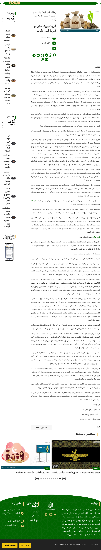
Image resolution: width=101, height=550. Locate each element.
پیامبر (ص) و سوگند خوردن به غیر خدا (7, 96)
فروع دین (38, 16)
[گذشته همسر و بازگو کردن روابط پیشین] (13, 65)
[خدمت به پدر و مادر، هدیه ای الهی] (13, 178)
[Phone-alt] (13, 2)
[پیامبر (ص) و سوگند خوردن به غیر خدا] (13, 95)
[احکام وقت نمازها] (13, 80)
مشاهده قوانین (10, 545)
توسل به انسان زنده (7, 49)
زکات (54, 19)
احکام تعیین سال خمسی (7, 35)
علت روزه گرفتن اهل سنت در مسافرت (33, 472)
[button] (54, 55)
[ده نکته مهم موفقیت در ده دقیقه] (13, 161)
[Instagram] (50, 514)
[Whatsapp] (46, 514)
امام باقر (34, 201)
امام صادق (96, 237)
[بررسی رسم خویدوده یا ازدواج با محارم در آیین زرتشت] (76, 454)
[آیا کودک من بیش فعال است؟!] (13, 143)
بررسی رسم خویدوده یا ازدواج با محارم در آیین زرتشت (76, 472)
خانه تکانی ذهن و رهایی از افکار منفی (6, 196)
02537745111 (14, 521)
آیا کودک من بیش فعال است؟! (7, 143)
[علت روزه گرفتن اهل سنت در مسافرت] (25, 454)
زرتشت (96, 468)
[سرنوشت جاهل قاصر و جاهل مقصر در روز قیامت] (13, 217)
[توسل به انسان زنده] (13, 49)
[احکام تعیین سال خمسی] (13, 35)
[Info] (18, 2)
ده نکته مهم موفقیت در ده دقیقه (6, 161)
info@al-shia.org (12, 525)
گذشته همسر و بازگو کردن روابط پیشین (6, 65)
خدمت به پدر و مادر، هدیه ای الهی (6, 178)
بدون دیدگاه (40, 428)
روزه (47, 468)
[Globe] (10, 2)
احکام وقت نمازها (7, 80)
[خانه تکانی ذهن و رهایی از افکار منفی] (13, 196)
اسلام (46, 16)
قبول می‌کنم (25, 545)
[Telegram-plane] (55, 514)
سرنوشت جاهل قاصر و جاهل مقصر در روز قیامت (6, 217)
